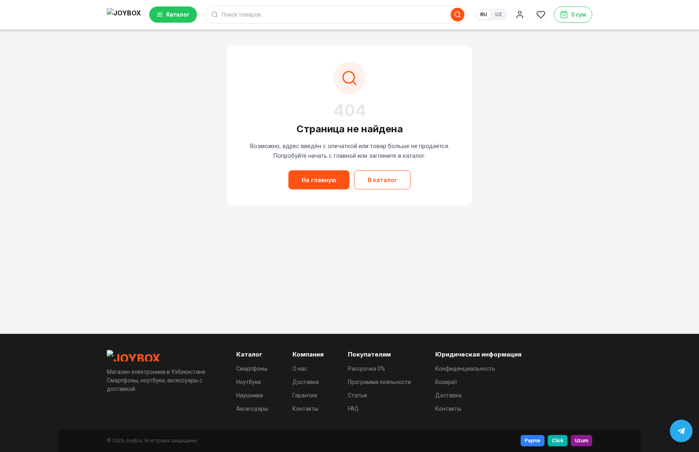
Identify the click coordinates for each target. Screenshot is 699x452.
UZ (498, 14)
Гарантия (304, 395)
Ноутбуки (248, 382)
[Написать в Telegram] (681, 431)
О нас (299, 368)
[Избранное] (541, 14)
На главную (319, 179)
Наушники (249, 395)
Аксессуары (252, 408)
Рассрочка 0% (366, 368)
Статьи (357, 395)
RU (483, 14)
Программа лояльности (379, 382)
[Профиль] (520, 14)
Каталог (178, 14)
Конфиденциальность (465, 368)
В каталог (382, 179)
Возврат (446, 382)
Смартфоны (251, 368)
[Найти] (457, 14)
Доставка (305, 382)
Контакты (305, 408)
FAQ (353, 408)
